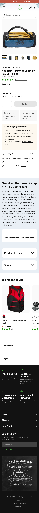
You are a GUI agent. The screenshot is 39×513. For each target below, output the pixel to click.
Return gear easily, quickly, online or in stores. (26, 381)
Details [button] (31, 158)
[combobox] (19, 15)
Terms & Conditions (19, 503)
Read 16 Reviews (21, 80)
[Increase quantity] (10, 104)
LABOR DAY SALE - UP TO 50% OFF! (19, 1)
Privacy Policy (19, 500)
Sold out (25, 104)
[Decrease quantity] (4, 104)
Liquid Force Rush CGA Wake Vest (15, 322)
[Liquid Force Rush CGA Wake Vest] (16, 299)
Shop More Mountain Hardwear (19, 238)
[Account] (30, 7)
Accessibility (19, 506)
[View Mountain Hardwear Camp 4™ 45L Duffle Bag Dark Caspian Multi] (4, 57)
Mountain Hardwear (11, 68)
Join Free (32, 154)
